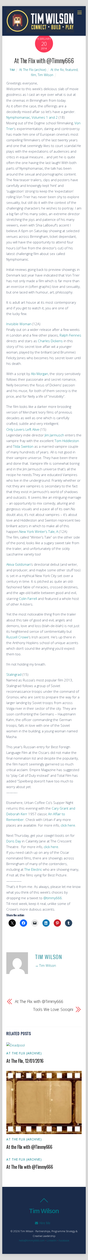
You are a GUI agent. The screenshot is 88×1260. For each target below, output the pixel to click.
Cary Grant (60, 808)
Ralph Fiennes (70, 335)
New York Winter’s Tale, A (38, 531)
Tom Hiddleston (67, 440)
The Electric (33, 869)
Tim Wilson (45, 75)
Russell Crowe (17, 637)
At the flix (57, 69)
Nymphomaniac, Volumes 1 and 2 (32, 117)
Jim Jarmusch (54, 435)
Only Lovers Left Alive (23, 429)
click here (68, 825)
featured (71, 69)
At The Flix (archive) (32, 69)
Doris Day (13, 841)
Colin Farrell (28, 598)
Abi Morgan (39, 373)
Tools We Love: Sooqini (53, 1009)
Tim (12, 70)
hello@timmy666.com (32, 1240)
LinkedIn (52, 1240)
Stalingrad (13, 674)
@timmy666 (52, 898)
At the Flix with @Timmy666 (29, 1146)
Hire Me (44, 1223)
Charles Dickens (51, 341)
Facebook (64, 1240)
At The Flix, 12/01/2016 (25, 1060)
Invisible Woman (18, 324)
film (33, 75)
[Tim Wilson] (40, 30)
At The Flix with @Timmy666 (44, 60)
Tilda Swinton (23, 446)
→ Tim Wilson (45, 965)
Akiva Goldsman (18, 564)
